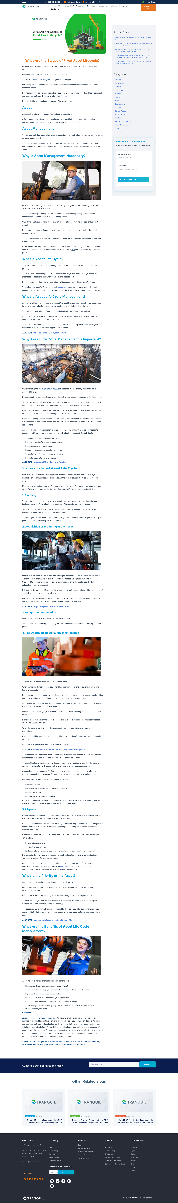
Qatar (133, 1174)
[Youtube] (52, 1186)
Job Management (84, 1148)
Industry (102, 6)
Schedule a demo (57, 1041)
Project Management (122, 125)
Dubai (133, 1167)
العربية (24, 2)
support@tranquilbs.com (30, 1162)
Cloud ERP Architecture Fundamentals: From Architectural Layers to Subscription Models (134, 1121)
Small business (120, 104)
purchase (64, 866)
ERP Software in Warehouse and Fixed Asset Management (59, 749)
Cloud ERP (118, 86)
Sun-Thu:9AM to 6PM (92, 2)
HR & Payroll (119, 90)
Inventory (118, 93)
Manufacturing (120, 114)
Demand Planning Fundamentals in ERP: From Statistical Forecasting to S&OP (133, 45)
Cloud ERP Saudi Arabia (113, 1161)
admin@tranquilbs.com (74, 2)
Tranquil (64, 96)
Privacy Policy (54, 1157)
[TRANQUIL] (33, 1198)
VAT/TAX (118, 107)
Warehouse (119, 132)
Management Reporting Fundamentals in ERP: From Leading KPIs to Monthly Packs (132, 50)
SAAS (117, 100)
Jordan (133, 1170)
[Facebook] (63, 1181)
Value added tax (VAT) (113, 1157)
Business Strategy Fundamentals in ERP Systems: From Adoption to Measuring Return (133, 62)
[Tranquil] (31, 6)
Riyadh (133, 1151)
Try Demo (108, 1147)
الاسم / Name (122, 165)
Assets (117, 128)
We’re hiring (53, 1151)
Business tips (119, 83)
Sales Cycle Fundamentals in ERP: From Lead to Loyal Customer (133, 39)
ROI (73, 250)
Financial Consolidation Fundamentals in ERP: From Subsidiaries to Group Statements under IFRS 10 (132, 56)
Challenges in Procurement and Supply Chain (53, 920)
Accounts (118, 80)
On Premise (109, 1154)
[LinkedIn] (52, 1181)
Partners (52, 1154)
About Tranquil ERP (66, 6)
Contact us (55, 9)
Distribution (119, 118)
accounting (62, 287)
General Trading (120, 111)
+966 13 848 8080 (53, 2)
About (51, 1147)
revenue (94, 728)
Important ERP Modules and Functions (51, 462)
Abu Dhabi (134, 1157)
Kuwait (133, 1161)
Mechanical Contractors (123, 121)
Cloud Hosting (110, 1151)
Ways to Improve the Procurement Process (52, 606)
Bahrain (133, 1154)
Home (53, 6)
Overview (81, 1145)
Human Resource (84, 1158)
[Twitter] (58, 1181)
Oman (133, 1164)
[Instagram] (69, 1181)
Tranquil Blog (124, 6)
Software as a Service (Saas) (115, 1164)
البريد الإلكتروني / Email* (125, 154)
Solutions (79, 6)
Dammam (134, 1147)
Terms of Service (55, 1161)
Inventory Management (86, 1151)
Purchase (118, 97)
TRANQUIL (135, 1197)
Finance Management (85, 1155)
